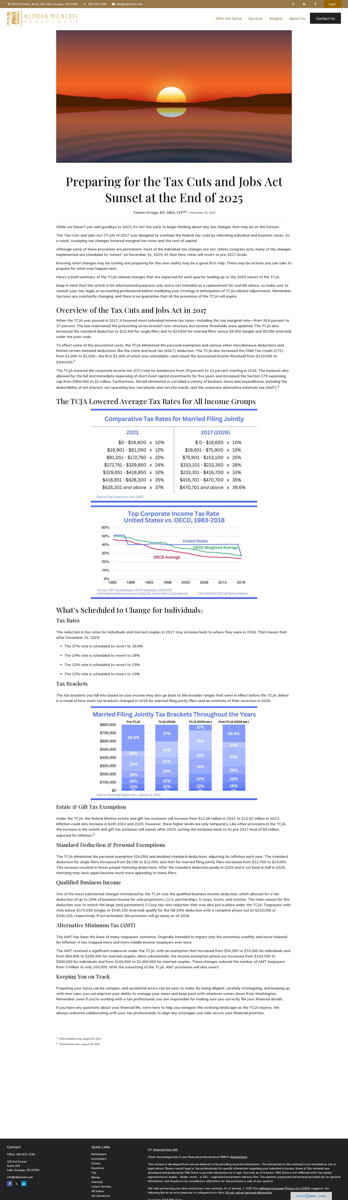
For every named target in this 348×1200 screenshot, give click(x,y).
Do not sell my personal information (249, 1192)
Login (332, 4)
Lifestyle (97, 1182)
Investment (99, 1159)
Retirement (98, 1154)
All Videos (97, 1191)
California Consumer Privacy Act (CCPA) (284, 1188)
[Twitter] (293, 4)
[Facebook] (315, 4)
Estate (95, 1163)
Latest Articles (101, 1186)
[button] (228, 18)
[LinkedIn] (304, 4)
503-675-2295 (97, 4)
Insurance (97, 1168)
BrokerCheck (239, 1157)
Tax (93, 1172)
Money (95, 1177)
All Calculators (100, 1196)
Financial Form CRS (165, 1149)
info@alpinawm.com (129, 4)
